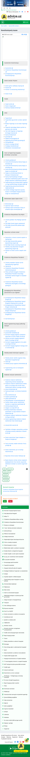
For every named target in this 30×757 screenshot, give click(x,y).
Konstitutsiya (6, 477)
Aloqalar (3, 737)
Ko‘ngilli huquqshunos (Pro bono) (9, 735)
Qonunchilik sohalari (14, 26)
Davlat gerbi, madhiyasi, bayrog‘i (13, 86)
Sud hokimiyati (9, 319)
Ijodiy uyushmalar (9, 398)
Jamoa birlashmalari (10, 389)
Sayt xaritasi (21, 735)
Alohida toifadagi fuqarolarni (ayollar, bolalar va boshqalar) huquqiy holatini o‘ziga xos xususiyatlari (15, 191)
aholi (4, 469)
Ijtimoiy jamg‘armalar (10, 406)
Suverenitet (8, 68)
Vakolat (7, 266)
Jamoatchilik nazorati (10, 425)
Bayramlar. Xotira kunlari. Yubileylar (14, 456)
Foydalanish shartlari (6, 738)
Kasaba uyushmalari (10, 396)
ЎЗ (1, 8)
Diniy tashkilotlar (9, 395)
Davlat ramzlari (6, 471)
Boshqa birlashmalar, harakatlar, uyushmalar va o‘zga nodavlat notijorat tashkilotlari (15, 411)
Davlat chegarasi (9, 106)
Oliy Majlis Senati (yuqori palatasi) (14, 223)
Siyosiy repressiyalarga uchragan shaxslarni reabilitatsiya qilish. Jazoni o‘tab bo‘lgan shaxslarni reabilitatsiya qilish (16, 178)
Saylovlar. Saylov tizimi (11, 205)
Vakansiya (8, 737)
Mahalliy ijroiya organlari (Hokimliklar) (15, 363)
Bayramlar (10, 469)
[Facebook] (22, 34)
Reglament (15, 737)
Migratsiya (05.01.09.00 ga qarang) (14, 140)
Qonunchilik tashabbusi (11, 333)
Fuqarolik (7, 118)
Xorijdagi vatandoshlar (11, 146)
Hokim (7, 361)
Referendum (8, 204)
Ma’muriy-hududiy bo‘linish (12, 108)
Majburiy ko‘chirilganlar (11, 138)
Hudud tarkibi (8, 104)
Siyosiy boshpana (9, 135)
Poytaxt (7, 87)
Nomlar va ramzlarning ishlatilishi (14, 89)
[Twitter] (24, 34)
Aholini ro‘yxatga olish (11, 144)
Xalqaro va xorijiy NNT (11, 408)
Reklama (21, 737)
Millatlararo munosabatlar (12, 148)
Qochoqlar (8, 136)
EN (9, 8)
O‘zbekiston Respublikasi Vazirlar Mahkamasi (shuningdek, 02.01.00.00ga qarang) (15, 283)
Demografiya (8, 142)
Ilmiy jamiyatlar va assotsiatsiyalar (14, 400)
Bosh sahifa (4, 26)
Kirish (26, 22)
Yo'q (10, 501)
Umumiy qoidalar (9, 160)
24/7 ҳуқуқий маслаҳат (4, 10)
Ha (5, 501)
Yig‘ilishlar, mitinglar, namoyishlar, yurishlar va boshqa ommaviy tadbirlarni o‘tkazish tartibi (16, 431)
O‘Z (4, 8)
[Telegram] (26, 34)
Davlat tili (7, 94)
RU (7, 8)
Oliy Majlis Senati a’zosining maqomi (14, 245)
